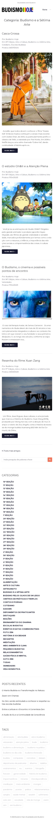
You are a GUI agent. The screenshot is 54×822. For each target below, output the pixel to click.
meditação (8, 784)
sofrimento (43, 794)
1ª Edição (8, 515)
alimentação (8, 737)
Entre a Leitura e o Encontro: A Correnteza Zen (23, 709)
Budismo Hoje (12, 39)
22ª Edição (8, 525)
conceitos (31, 758)
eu (20, 768)
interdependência (39, 779)
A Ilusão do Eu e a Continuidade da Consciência (23, 715)
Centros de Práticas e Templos (20, 599)
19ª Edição (8, 512)
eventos (28, 768)
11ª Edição (8, 485)
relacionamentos (41, 789)
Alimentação (10, 582)
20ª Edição (8, 519)
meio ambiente (23, 784)
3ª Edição (8, 559)
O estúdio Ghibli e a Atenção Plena (25, 166)
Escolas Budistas (18, 45)
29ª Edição (8, 549)
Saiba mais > (9, 150)
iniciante (24, 779)
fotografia (40, 768)
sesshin (32, 794)
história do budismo (38, 774)
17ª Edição (10, 369)
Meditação (9, 642)
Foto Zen (8, 632)
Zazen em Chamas (10, 696)
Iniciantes (8, 639)
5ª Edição (8, 565)
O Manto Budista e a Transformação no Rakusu (23, 690)
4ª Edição (8, 562)
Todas (6, 662)
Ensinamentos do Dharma (17, 622)
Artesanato (10, 589)
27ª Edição (8, 542)
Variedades (6, 282)
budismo (44, 742)
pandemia (7, 789)
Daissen (7, 609)
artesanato (8, 742)
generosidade (20, 774)
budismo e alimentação (13, 747)
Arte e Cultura (21, 42)
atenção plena (22, 742)
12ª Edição (8, 488)
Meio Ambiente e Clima (15, 645)
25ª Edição (10, 42)
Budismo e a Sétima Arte (39, 42)
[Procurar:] (24, 459)
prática (28, 789)
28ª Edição (8, 545)
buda (34, 742)
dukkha (43, 763)
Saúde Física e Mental (15, 656)
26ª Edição (8, 539)
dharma (33, 763)
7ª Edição (8, 572)
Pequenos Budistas (13, 649)
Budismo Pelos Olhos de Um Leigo (21, 595)
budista (6, 758)
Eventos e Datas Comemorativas (21, 629)
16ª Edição (8, 502)
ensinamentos (9, 768)
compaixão (18, 758)
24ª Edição (8, 532)
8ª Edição (8, 575)
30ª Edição (8, 555)
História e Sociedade (14, 635)
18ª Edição (10, 174)
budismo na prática (36, 747)
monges (37, 784)
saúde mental (19, 794)
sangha (6, 794)
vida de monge (33, 800)
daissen (42, 758)
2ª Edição (8, 552)
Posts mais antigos (11, 451)
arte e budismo (38, 737)
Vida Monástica (11, 669)
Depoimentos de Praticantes (19, 612)
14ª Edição (8, 495)
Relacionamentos (13, 652)
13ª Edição (8, 492)
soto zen (7, 800)
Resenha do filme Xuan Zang (21, 360)
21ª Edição (8, 522)
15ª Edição (8, 498)
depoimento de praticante (14, 763)
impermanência (10, 779)
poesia (19, 789)
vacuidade (18, 800)
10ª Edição (8, 482)
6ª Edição (8, 569)
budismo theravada (33, 753)
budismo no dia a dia (12, 753)
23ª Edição (8, 529)
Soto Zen (8, 659)
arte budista (23, 737)
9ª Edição (8, 579)
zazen (46, 800)
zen (4, 805)
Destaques (9, 615)
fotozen (6, 774)
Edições (7, 619)
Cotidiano (6, 45)
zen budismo (15, 805)
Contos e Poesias (12, 602)
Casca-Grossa (10, 33)
